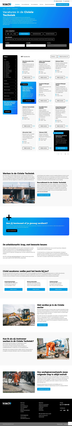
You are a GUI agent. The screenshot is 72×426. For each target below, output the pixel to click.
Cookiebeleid (66, 424)
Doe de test (28, 100)
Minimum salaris (7, 89)
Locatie (28, 43)
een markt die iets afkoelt (15, 256)
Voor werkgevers (34, 4)
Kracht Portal (67, 1)
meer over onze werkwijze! (42, 191)
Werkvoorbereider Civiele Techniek (38, 39)
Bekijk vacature (27, 77)
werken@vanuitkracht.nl (25, 418)
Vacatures (17, 4)
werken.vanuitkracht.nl (43, 415)
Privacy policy (60, 424)
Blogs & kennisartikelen (49, 4)
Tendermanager (50, 39)
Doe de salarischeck (11, 230)
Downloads (41, 410)
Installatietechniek (37, 33)
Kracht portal (41, 416)
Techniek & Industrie (50, 33)
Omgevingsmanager (10, 39)
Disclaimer (41, 408)
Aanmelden (7, 111)
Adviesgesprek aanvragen (62, 4)
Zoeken (7, 43)
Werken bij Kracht (59, 1)
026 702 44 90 (23, 416)
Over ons (41, 4)
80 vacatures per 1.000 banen (23, 249)
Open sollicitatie (61, 148)
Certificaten (41, 407)
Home (4, 8)
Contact (22, 411)
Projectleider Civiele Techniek (22, 39)
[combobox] (15, 45)
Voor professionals (25, 4)
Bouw (15, 33)
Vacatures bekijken (42, 324)
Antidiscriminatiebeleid (43, 405)
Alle (8, 33)
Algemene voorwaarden (44, 404)
